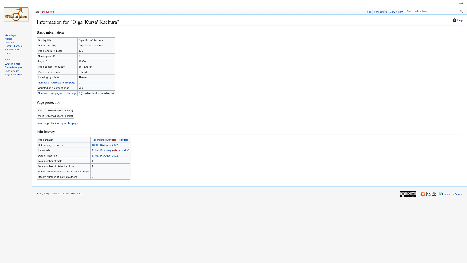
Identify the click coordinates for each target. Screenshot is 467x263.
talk (115, 139)
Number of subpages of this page (57, 93)
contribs (123, 139)
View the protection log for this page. (58, 123)
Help (460, 20)
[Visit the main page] (16, 14)
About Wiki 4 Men (60, 193)
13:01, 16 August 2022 (105, 145)
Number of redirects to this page (56, 82)
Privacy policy (42, 193)
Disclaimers (77, 193)
